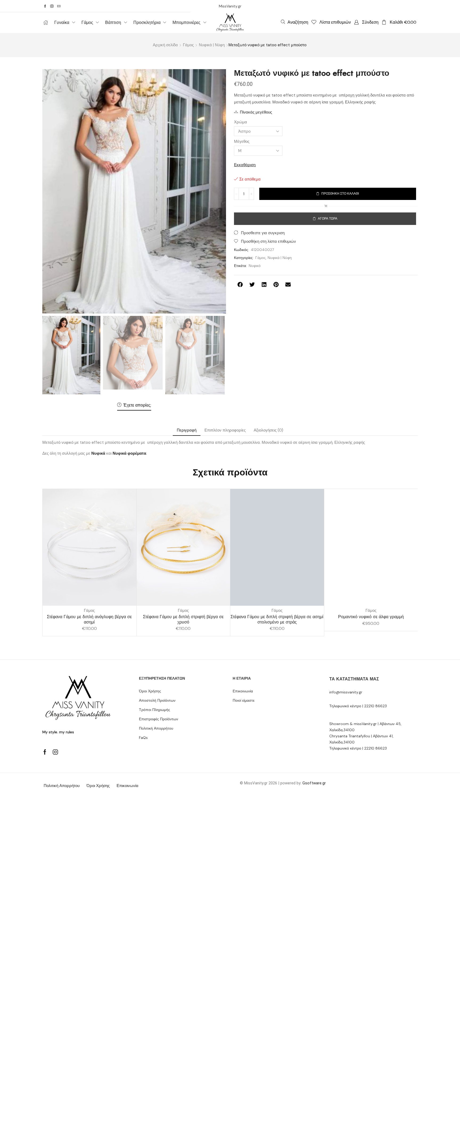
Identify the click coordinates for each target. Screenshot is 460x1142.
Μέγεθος (241, 141)
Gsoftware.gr (314, 783)
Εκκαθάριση (245, 165)
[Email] (58, 6)
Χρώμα (240, 122)
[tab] (186, 430)
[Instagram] (52, 6)
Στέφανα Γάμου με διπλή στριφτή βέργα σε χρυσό (183, 619)
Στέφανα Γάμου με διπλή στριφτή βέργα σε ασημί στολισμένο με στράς (277, 619)
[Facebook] (45, 6)
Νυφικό (255, 265)
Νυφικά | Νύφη (212, 45)
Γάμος (188, 45)
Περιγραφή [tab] (186, 430)
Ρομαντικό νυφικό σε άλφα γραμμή (371, 617)
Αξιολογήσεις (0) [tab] (268, 430)
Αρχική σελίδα (165, 45)
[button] (294, 22)
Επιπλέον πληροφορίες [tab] (225, 430)
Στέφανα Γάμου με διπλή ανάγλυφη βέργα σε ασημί (89, 619)
